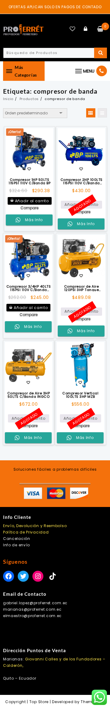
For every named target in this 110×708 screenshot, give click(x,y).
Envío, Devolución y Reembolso (35, 525)
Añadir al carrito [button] (32, 200)
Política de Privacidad (26, 532)
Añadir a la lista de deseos (29, 169)
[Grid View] (90, 112)
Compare (29, 208)
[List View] (102, 112)
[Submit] (100, 53)
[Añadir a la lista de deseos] (81, 151)
